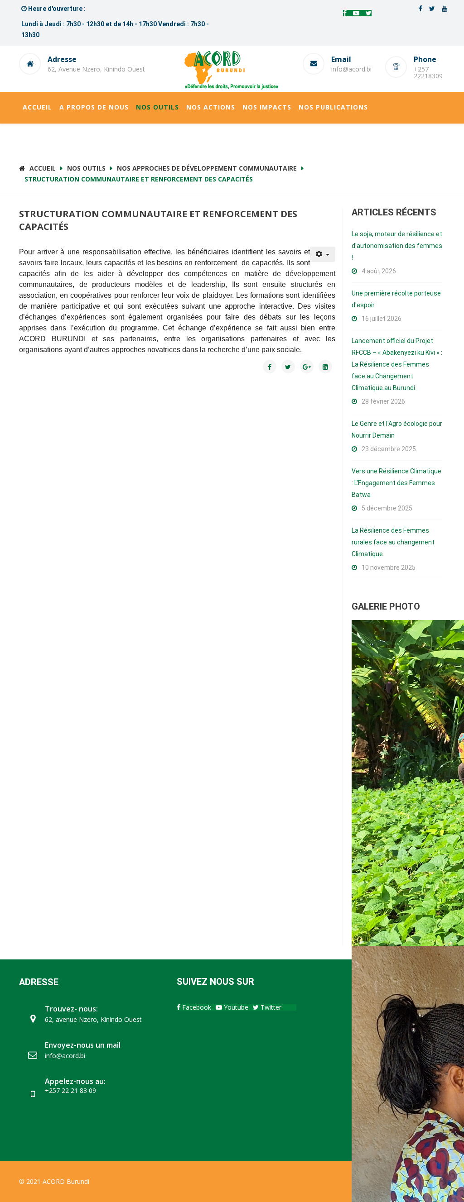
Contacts (42, 138)
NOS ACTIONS (210, 107)
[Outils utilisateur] (322, 254)
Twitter (270, 1007)
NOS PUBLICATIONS (333, 107)
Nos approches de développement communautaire (207, 168)
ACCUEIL (37, 107)
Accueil (42, 168)
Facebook (195, 1007)
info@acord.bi (351, 69)
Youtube (235, 1007)
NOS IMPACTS (266, 107)
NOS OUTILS (157, 107)
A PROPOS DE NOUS (94, 107)
